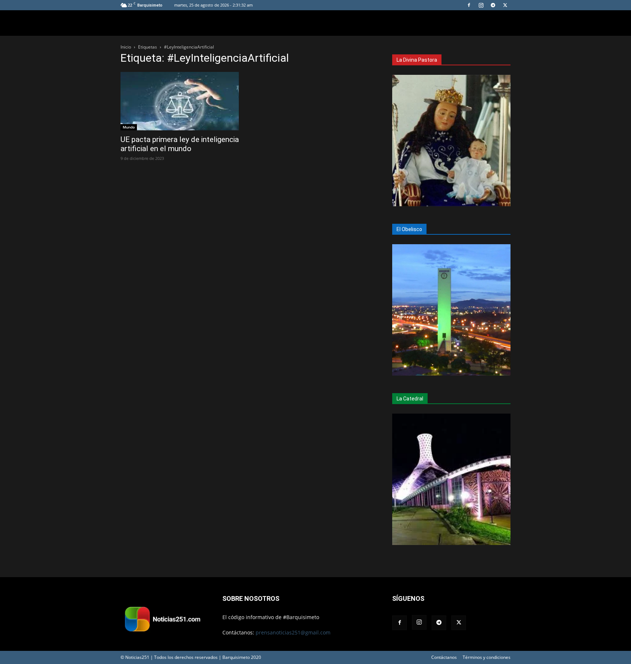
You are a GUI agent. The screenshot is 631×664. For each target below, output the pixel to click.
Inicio (126, 47)
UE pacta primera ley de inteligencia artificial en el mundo (180, 144)
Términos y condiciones (486, 657)
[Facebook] (468, 5)
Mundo (129, 127)
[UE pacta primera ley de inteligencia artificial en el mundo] (180, 101)
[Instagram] (480, 5)
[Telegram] (492, 5)
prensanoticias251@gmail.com (293, 632)
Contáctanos (444, 657)
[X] (505, 5)
